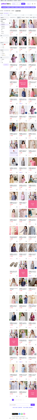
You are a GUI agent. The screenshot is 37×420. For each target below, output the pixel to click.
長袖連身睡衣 (3, 26)
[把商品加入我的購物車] (17, 34)
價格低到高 (23, 17)
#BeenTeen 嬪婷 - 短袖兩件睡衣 (17, 407)
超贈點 (33, 7)
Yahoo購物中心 (6, 4)
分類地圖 (26, 418)
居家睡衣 (2, 21)
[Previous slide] (10, 24)
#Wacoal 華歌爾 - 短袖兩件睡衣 (28, 407)
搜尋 (32, 404)
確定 (6, 39)
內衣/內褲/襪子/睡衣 (3, 19)
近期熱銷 (31, 17)
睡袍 (1, 29)
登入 (28, 3)
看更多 (21, 7)
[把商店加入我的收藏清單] (17, 155)
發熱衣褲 (2, 31)
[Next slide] (17, 24)
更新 (24, 416)
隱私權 (23, 418)
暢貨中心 (16, 7)
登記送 (13, 7)
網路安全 (20, 418)
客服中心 (10, 418)
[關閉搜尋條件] (17, 3)
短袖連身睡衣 (3, 22)
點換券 (8, 7)
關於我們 (14, 418)
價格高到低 (27, 17)
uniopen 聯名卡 (27, 7)
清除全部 (11, 13)
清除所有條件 (6, 64)
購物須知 (17, 418)
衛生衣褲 (2, 33)
